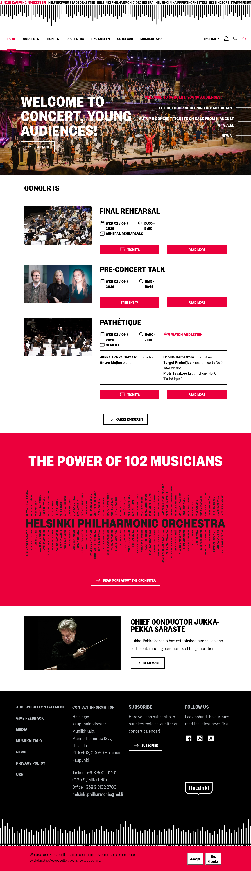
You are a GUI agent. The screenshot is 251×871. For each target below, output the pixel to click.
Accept (195, 858)
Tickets (52, 38)
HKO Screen (100, 38)
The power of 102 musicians (125, 460)
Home (11, 38)
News (227, 135)
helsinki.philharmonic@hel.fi (97, 794)
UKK (20, 774)
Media (22, 729)
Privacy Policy (30, 762)
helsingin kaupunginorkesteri (181, 2)
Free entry (129, 302)
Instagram (200, 738)
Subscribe (149, 745)
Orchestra (75, 38)
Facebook (189, 738)
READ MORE (151, 663)
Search (235, 38)
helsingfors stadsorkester (71, 2)
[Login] (226, 44)
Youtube (210, 738)
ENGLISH (210, 39)
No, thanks (213, 858)
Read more (42, 146)
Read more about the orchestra (129, 580)
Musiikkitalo (151, 38)
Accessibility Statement (40, 706)
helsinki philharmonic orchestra (125, 2)
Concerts (31, 38)
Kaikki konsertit (129, 419)
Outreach (125, 38)
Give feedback (30, 718)
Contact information (93, 707)
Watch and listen (182, 334)
